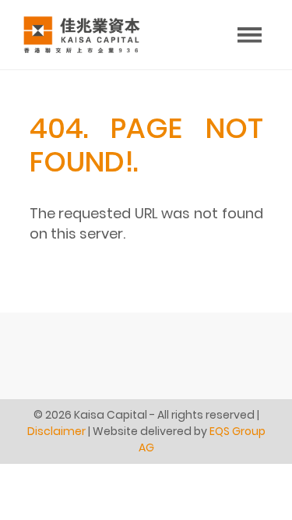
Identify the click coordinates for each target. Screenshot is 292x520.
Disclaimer (56, 431)
